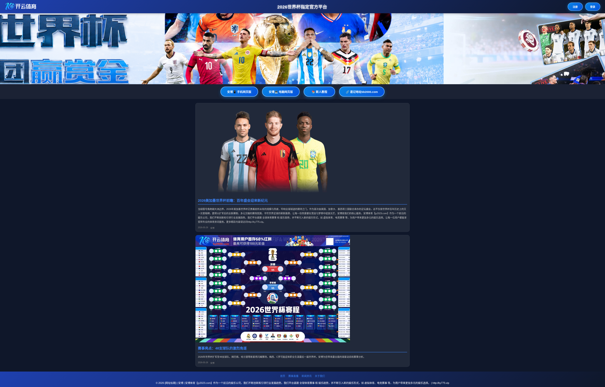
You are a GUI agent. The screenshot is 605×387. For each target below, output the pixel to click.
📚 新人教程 (319, 92)
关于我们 (320, 376)
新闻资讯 (307, 376)
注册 (575, 7)
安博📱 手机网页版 (239, 92)
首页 (282, 376)
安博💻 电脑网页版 (281, 92)
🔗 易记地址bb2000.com (362, 92)
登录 (592, 7)
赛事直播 (293, 376)
